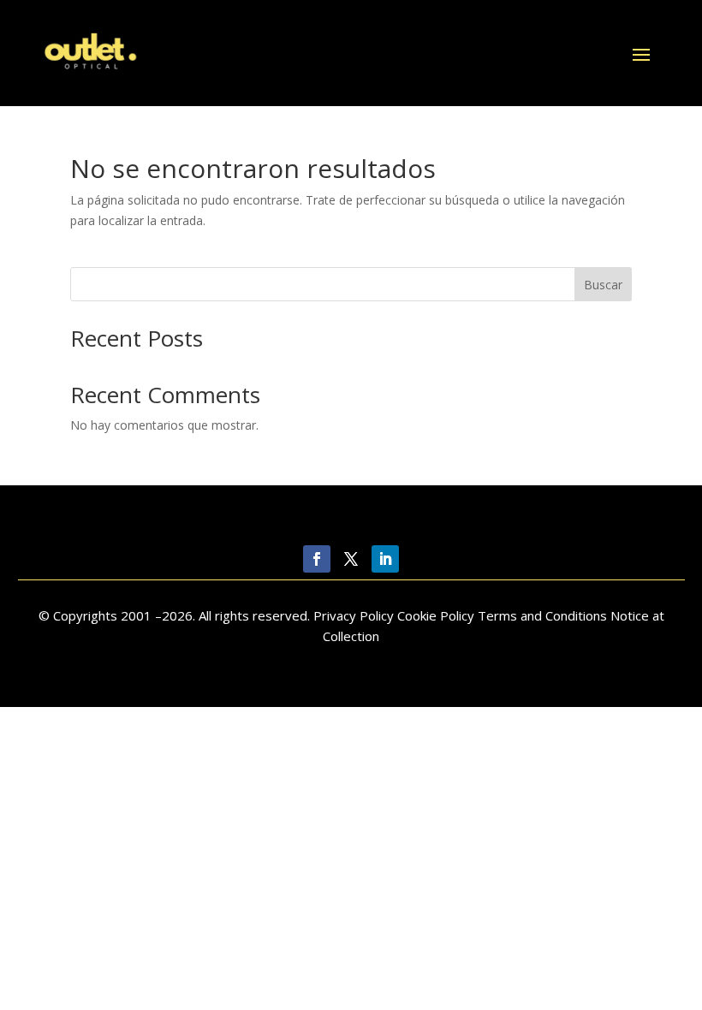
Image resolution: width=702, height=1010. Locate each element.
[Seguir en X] (351, 559)
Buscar (603, 284)
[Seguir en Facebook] (316, 559)
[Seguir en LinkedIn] (385, 559)
